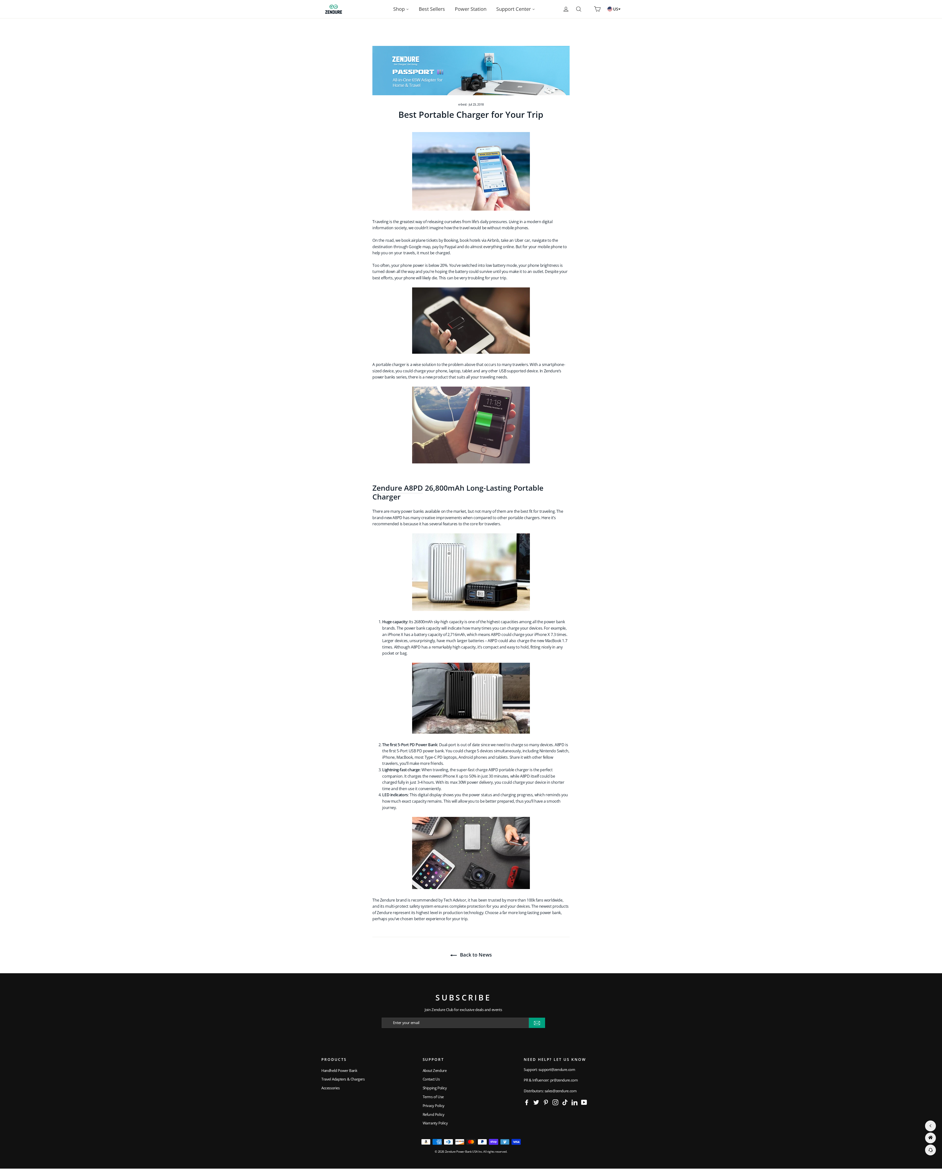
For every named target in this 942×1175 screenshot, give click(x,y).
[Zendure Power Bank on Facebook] (527, 1102)
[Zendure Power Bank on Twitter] (536, 1102)
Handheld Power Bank (339, 1070)
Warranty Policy (435, 1123)
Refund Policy (434, 1114)
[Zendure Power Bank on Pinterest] (546, 1102)
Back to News (475, 954)
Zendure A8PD (397, 488)
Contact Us (431, 1079)
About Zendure (435, 1070)
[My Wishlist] (588, 9)
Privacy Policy (434, 1105)
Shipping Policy (435, 1087)
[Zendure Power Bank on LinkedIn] (574, 1102)
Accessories (330, 1087)
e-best (462, 104)
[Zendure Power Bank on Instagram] (555, 1102)
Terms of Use (433, 1096)
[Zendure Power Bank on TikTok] (565, 1102)
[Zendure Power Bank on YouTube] (584, 1102)
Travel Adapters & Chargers (343, 1079)
